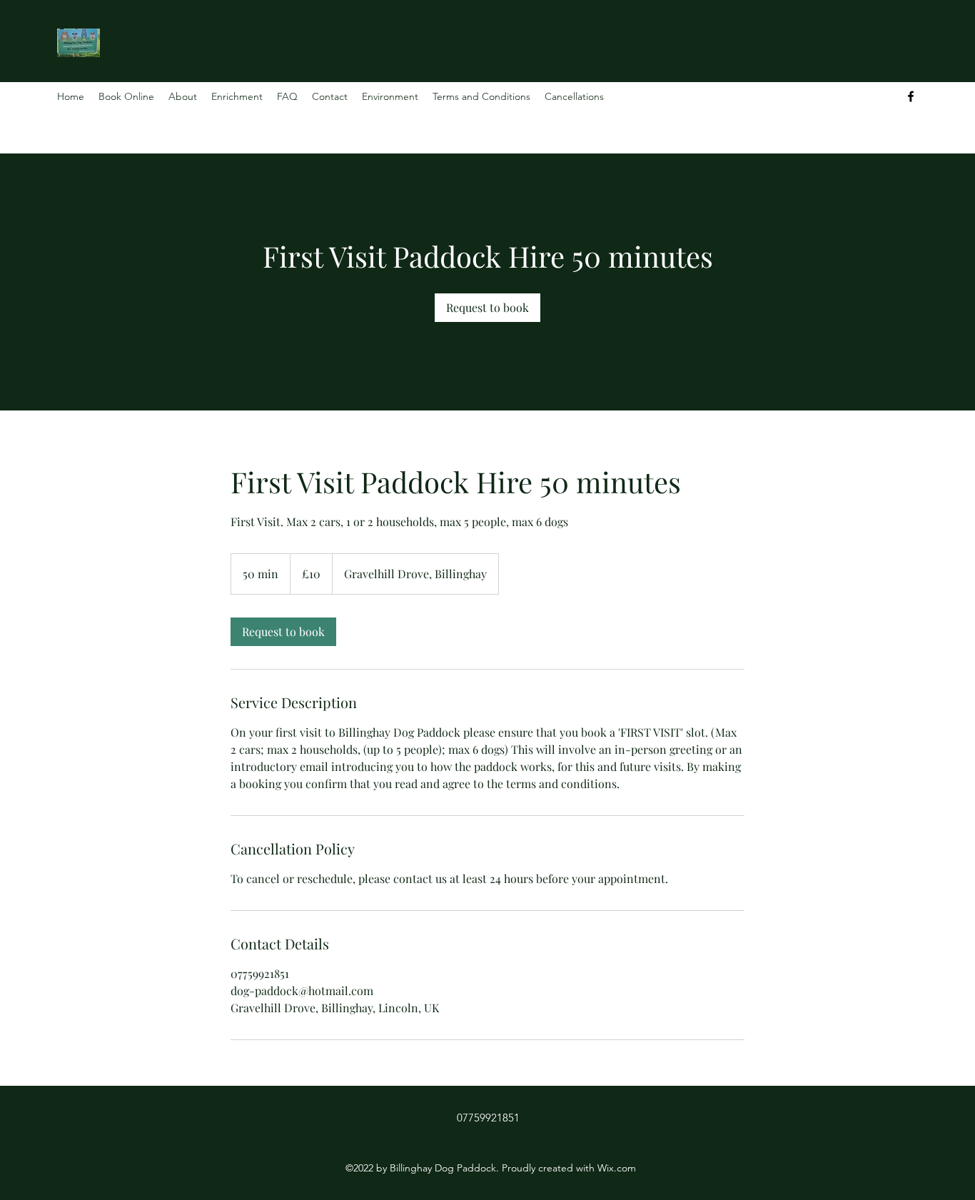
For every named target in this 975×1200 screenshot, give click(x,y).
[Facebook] (911, 96)
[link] (487, 307)
